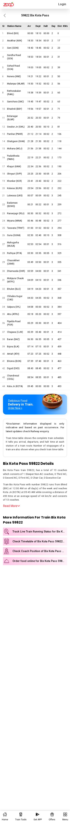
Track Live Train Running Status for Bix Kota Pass (40, 531)
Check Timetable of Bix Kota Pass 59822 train (40, 541)
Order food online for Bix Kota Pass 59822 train (40, 561)
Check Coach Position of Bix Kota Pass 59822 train (40, 551)
